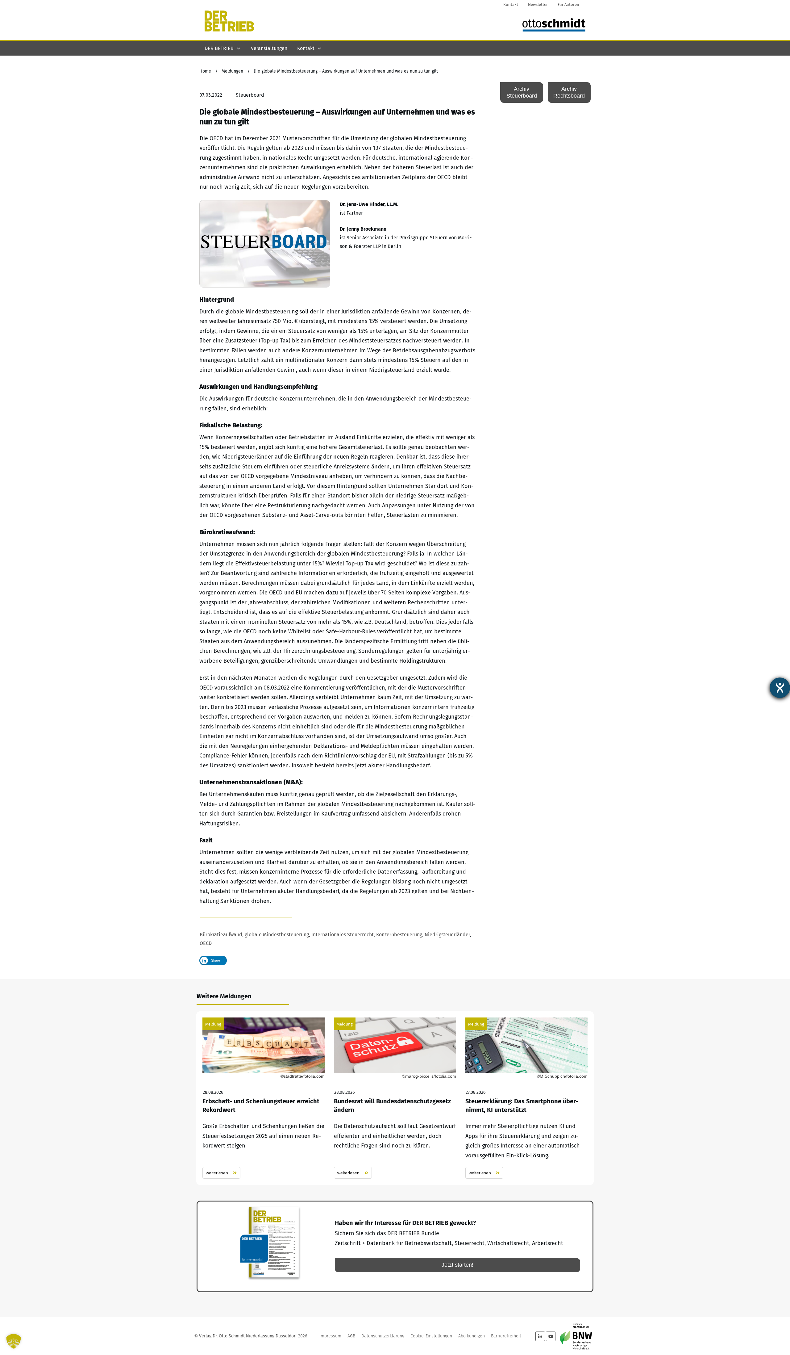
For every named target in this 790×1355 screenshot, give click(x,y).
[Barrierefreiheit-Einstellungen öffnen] (780, 688)
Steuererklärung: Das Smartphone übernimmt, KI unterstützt (526, 1098)
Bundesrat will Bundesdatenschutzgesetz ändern (395, 1098)
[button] (13, 1341)
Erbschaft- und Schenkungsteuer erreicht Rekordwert (263, 1098)
